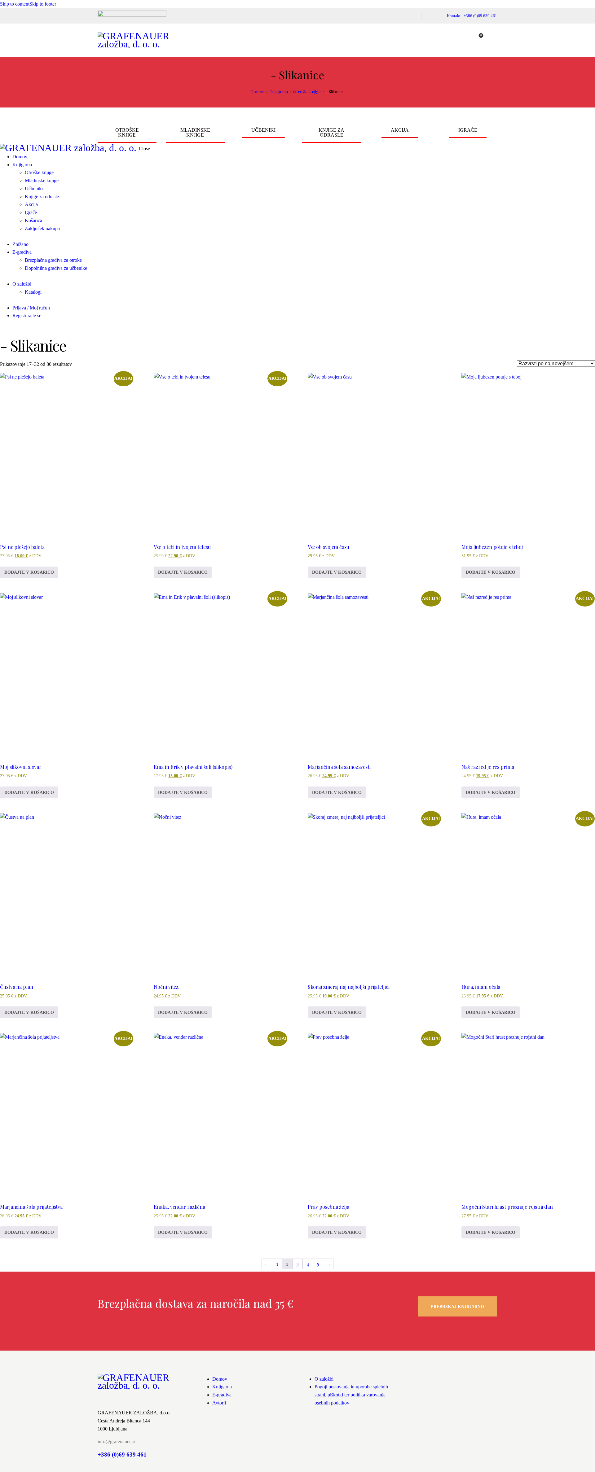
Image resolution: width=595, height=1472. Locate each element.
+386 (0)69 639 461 (122, 1454)
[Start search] (493, 39)
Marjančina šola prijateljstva (31, 1206)
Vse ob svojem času (328, 547)
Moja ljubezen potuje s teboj (492, 547)
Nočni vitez (166, 987)
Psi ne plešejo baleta (22, 547)
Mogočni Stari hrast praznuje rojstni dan (507, 1206)
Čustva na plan (16, 987)
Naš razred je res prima (487, 767)
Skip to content (14, 4)
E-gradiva (221, 1394)
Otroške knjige (307, 91)
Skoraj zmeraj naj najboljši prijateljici (349, 987)
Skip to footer (42, 4)
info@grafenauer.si (116, 1441)
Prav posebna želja (328, 1206)
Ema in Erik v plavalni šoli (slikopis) (193, 767)
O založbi (324, 1379)
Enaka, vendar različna (179, 1206)
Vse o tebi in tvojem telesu (182, 547)
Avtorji (219, 1402)
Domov (257, 91)
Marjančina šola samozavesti (339, 767)
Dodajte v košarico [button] (29, 572)
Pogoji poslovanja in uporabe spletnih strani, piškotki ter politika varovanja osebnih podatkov (351, 1394)
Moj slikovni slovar (21, 767)
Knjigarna (278, 91)
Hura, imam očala (480, 987)
